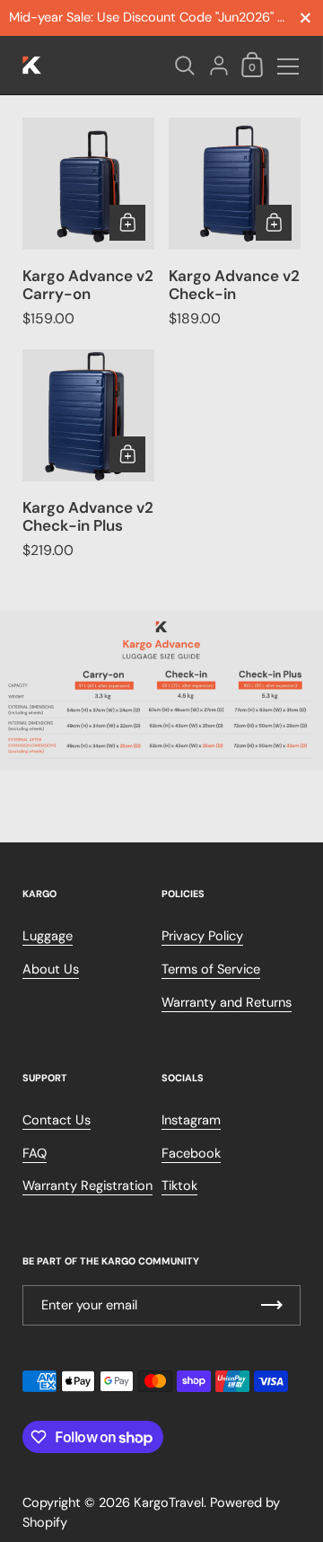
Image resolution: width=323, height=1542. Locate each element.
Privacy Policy (202, 936)
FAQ (34, 1153)
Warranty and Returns (227, 1002)
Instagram (191, 1120)
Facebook (191, 1153)
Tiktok (179, 1185)
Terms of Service (211, 969)
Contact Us (56, 1120)
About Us (50, 969)
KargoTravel (169, 1502)
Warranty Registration (87, 1185)
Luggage (47, 936)
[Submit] (272, 1305)
